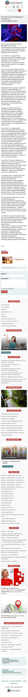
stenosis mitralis (5, 305)
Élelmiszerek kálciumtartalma (9, 510)
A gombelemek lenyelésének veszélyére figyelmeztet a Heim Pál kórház (11, 369)
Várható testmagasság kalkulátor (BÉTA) (12, 421)
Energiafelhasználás (6, 503)
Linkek (24, 681)
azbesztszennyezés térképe (16, 615)
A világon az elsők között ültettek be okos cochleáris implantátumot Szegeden (11, 534)
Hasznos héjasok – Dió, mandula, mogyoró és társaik (12, 515)
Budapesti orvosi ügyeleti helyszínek (10, 523)
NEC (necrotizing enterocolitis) (9, 321)
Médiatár (18, 6)
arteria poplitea (5, 307)
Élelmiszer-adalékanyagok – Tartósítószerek (12, 478)
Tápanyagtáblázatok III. (7, 496)
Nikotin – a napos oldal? (7, 531)
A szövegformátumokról (7, 288)
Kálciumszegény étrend (7, 512)
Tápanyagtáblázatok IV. (7, 498)
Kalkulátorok (14, 6)
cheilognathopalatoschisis (7, 323)
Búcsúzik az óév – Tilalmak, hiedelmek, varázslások (11, 650)
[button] (14, 33)
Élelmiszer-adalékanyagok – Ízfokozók (11, 485)
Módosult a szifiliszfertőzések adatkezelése (12, 377)
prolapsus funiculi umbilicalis (8, 326)
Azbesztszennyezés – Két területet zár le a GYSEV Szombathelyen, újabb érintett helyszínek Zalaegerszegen (14, 381)
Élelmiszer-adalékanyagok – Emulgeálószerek (13, 482)
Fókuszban (6, 6)
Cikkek (10, 6)
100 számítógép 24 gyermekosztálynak (11, 548)
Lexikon (22, 6)
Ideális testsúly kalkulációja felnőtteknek (11, 428)
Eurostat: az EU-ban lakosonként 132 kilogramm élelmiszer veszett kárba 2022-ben (13, 551)
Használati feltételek (15, 681)
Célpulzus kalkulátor (6, 435)
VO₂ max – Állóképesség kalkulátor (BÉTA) (12, 430)
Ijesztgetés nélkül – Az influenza (9, 561)
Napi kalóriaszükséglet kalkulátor (10, 414)
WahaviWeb (14, 683)
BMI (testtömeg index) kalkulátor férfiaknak (12, 432)
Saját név (3, 274)
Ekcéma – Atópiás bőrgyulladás (9, 538)
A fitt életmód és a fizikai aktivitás (10, 637)
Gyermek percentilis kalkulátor (9, 416)
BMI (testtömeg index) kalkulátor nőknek (11, 348)
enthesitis (3, 309)
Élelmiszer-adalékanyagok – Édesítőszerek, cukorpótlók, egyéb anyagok (12, 488)
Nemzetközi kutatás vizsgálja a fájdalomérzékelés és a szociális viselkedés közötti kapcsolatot (14, 541)
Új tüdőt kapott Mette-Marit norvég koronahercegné (10, 365)
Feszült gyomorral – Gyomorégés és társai (12, 633)
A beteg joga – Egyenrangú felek (9, 555)
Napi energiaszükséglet (7, 500)
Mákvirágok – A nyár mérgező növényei (11, 635)
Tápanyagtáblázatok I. (7, 491)
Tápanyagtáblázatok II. (7, 493)
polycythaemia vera (6, 312)
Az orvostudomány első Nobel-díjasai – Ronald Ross (13, 545)
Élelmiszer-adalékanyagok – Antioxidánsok (12, 480)
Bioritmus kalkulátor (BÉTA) (8, 423)
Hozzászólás (4, 278)
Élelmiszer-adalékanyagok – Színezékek (11, 475)
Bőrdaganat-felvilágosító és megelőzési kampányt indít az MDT (14, 558)
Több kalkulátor (6, 352)
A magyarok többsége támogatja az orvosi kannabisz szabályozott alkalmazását (12, 373)
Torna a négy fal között (7, 647)
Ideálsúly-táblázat (5, 505)
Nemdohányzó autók (6, 642)
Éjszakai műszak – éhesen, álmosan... (10, 631)
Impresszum (5, 681)
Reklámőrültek (5, 640)
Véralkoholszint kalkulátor (8, 418)
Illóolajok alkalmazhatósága (8, 521)
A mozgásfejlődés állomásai (8, 518)
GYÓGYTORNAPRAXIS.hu (8, 590)
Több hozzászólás (8, 466)
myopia (3, 314)
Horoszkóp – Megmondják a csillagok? (11, 644)
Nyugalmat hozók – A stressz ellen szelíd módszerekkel (11, 627)
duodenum (4, 316)
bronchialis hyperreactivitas (8, 319)
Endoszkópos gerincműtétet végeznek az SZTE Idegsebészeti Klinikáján (13, 361)
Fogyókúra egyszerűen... (7, 507)
